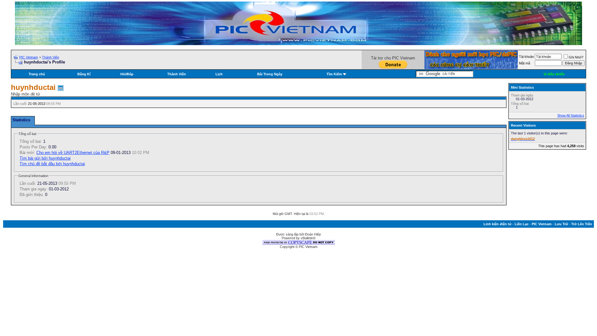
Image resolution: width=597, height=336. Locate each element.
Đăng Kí (83, 74)
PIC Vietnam (28, 57)
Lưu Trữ (561, 224)
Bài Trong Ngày (269, 74)
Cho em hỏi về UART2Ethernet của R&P (72, 152)
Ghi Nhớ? (576, 57)
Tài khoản (526, 56)
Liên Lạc (522, 224)
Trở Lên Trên (581, 224)
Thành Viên (50, 57)
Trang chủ (37, 74)
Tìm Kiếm (334, 74)
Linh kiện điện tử (497, 224)
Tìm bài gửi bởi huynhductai (45, 158)
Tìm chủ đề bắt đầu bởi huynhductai (52, 163)
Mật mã (524, 63)
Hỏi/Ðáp (126, 74)
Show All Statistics (570, 115)
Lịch (219, 74)
